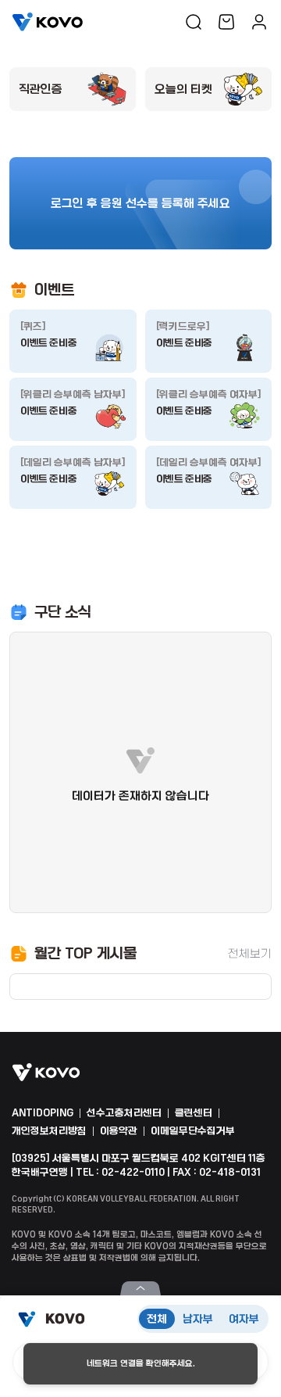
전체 (157, 1318)
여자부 (244, 1318)
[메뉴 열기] (140, 1288)
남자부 (198, 1318)
